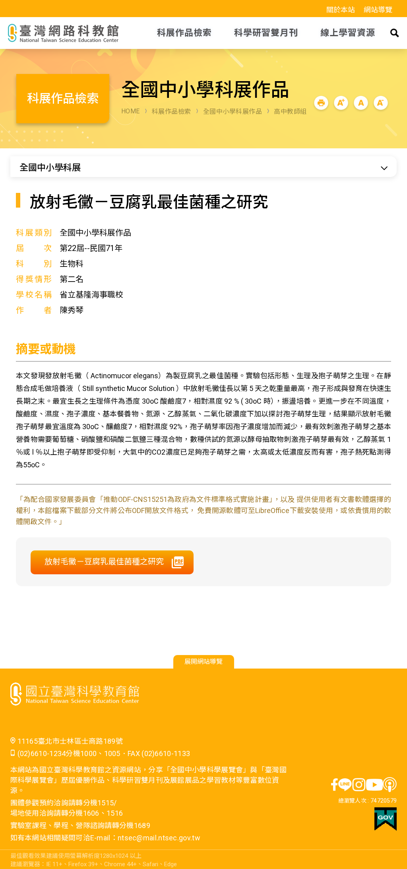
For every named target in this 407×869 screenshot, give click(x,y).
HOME (130, 111)
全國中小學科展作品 (232, 111)
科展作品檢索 (171, 111)
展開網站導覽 (203, 661)
